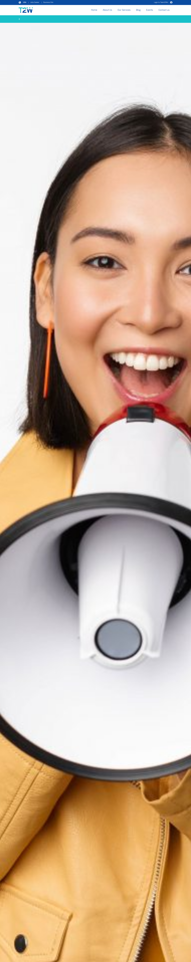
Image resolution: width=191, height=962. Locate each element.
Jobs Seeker (34, 2)
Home (94, 10)
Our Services (124, 10)
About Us (107, 10)
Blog (138, 10)
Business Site (48, 2)
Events (149, 10)
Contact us (164, 10)
